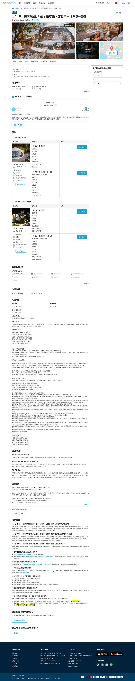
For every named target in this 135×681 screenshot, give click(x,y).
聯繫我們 (15, 666)
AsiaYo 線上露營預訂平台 (21, 554)
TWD (109, 3)
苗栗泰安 (32, 564)
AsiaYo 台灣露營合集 (23, 572)
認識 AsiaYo (15, 661)
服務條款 (15, 676)
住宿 (34, 3)
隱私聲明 (21, 676)
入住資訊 (44, 62)
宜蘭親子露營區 (30, 556)
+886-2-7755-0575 (49, 658)
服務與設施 (34, 62)
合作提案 (15, 658)
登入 (123, 3)
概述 (14, 62)
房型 (26, 62)
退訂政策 (53, 62)
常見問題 (15, 663)
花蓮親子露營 (49, 556)
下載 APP (101, 3)
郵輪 (20, 3)
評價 (20, 62)
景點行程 (42, 3)
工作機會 (15, 656)
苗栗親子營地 (40, 556)
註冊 (129, 3)
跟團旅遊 (27, 3)
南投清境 (26, 564)
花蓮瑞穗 (39, 564)
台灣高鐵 (51, 3)
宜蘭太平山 (47, 564)
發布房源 (15, 653)
